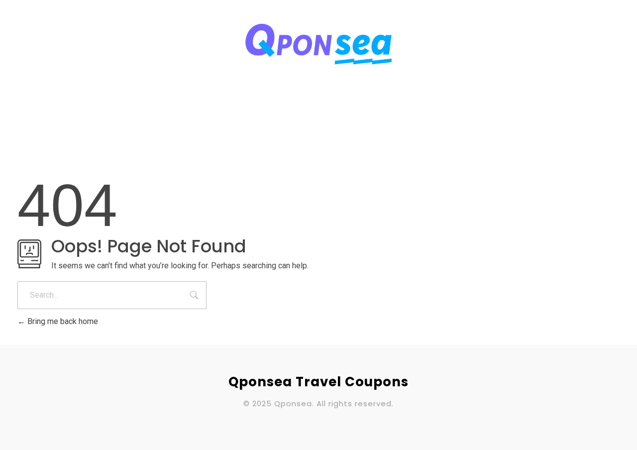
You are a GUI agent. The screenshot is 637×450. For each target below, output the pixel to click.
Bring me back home (61, 321)
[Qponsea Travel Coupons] (318, 44)
